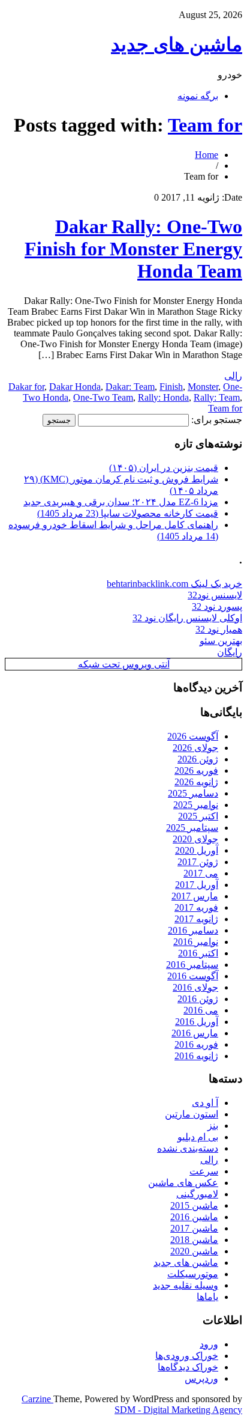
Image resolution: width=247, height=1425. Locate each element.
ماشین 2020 (194, 1251)
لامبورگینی (197, 1194)
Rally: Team (217, 397)
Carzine (37, 1399)
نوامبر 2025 (195, 805)
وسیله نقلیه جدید (185, 1285)
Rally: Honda (163, 397)
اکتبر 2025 (198, 816)
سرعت (203, 1171)
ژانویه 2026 (196, 782)
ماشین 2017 (194, 1228)
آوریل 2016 (196, 1021)
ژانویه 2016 (196, 1056)
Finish (171, 386)
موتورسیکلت (192, 1274)
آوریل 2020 (196, 850)
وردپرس (201, 1378)
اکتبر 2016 (198, 953)
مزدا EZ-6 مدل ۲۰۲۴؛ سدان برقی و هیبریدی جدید (120, 502)
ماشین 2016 (194, 1217)
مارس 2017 (194, 896)
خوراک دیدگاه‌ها (188, 1367)
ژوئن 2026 (197, 759)
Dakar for (26, 386)
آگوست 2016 (192, 976)
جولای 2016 (195, 987)
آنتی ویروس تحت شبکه (124, 664)
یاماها (207, 1297)
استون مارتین (191, 1114)
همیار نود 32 (218, 629)
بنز (212, 1125)
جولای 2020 (195, 839)
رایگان (229, 652)
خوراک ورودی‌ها (186, 1356)
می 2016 (200, 1010)
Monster (203, 386)
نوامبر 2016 (195, 942)
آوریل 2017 (196, 885)
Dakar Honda (75, 386)
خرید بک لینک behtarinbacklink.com (174, 584)
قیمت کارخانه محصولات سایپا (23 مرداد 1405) (127, 513)
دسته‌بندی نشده (187, 1148)
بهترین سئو (221, 641)
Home (206, 155)
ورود (209, 1344)
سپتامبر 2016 (192, 964)
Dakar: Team (130, 386)
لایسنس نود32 (215, 595)
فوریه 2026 (196, 770)
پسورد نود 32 (217, 606)
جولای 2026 (195, 748)
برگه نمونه (197, 96)
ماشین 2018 (194, 1240)
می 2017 (200, 873)
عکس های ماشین (183, 1182)
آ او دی (205, 1103)
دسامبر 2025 (193, 793)
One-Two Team (103, 397)
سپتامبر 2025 (192, 827)
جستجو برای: (216, 420)
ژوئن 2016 (197, 999)
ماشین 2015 (194, 1205)
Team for (205, 125)
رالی (233, 376)
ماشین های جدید (176, 44)
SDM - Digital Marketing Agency (178, 1410)
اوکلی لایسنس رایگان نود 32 (187, 618)
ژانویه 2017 (196, 919)
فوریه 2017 (196, 907)
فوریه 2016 (196, 1044)
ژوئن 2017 (197, 862)
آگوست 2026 (192, 736)
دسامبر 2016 (193, 930)
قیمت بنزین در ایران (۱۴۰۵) (163, 468)
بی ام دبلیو (197, 1137)
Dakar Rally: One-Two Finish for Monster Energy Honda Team (133, 249)
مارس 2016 (194, 1033)
